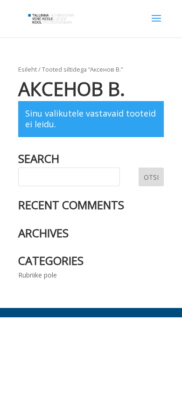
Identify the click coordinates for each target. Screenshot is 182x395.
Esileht (27, 69)
